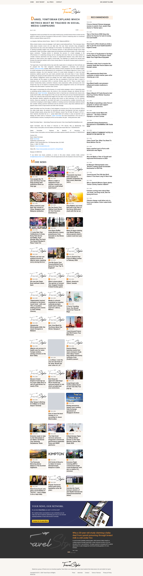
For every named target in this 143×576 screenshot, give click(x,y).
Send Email (36, 139)
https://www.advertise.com (42, 146)
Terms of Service (96, 572)
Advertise (80, 572)
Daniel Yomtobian (39, 68)
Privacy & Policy (107, 572)
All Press (50, 2)
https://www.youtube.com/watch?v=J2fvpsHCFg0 (49, 149)
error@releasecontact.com (37, 156)
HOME (32, 2)
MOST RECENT (40, 2)
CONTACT (59, 2)
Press (73, 572)
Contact (87, 572)
